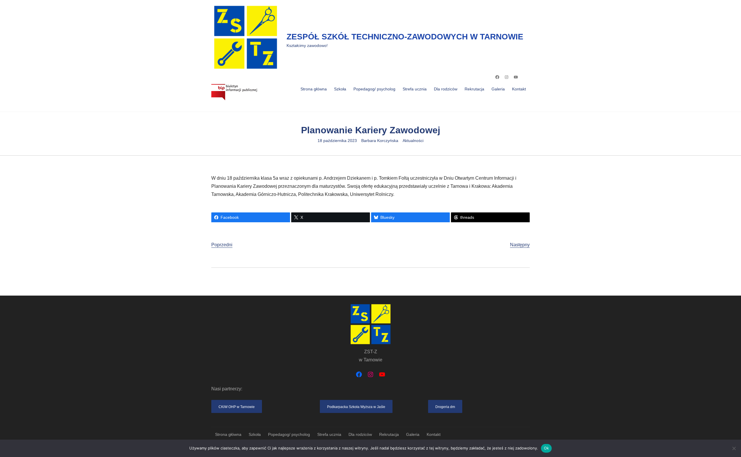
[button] (236, 406)
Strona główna (313, 89)
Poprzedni (221, 244)
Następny (520, 244)
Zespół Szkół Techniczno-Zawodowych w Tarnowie (405, 36)
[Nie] (734, 448)
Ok (546, 448)
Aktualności (413, 140)
